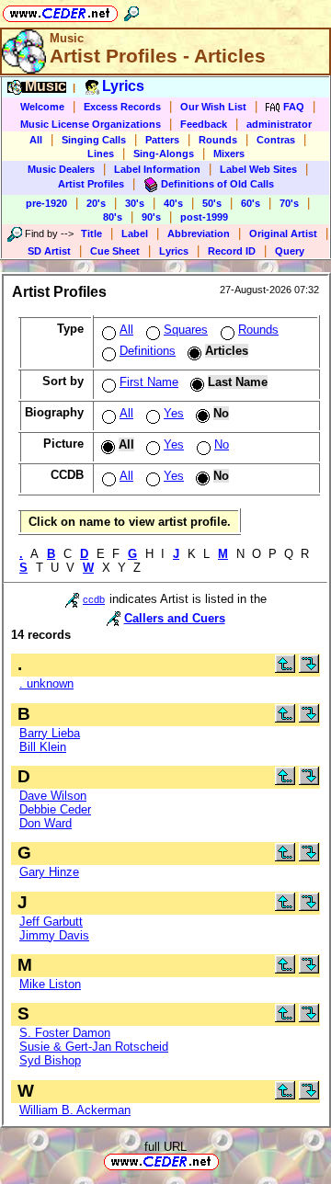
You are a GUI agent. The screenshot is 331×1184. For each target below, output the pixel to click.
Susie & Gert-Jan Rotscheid (93, 1046)
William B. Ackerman (75, 1110)
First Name (149, 382)
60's (250, 203)
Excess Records (122, 106)
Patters (162, 139)
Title (91, 233)
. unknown (46, 683)
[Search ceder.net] (131, 10)
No (221, 444)
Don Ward (45, 823)
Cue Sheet (115, 250)
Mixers (229, 153)
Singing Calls (94, 139)
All (35, 139)
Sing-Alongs (163, 153)
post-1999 (204, 216)
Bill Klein (42, 747)
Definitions (148, 351)
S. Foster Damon (64, 1033)
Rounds (218, 139)
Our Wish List (213, 106)
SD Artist (49, 250)
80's (112, 216)
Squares (186, 329)
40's (173, 203)
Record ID (232, 250)
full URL (165, 1147)
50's (212, 203)
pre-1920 (46, 203)
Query (289, 250)
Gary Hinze (49, 872)
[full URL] (226, 1160)
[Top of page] (285, 669)
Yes (174, 413)
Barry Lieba (49, 733)
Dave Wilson (52, 796)
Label (134, 233)
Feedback (203, 124)
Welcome (42, 106)
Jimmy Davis (54, 935)
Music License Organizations (90, 124)
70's (289, 203)
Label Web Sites (258, 169)
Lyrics (173, 250)
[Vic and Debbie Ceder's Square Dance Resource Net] (60, 10)
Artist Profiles (91, 183)
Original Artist (283, 233)
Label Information (157, 169)
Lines (100, 153)
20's (96, 203)
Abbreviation (198, 233)
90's (151, 216)
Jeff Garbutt (51, 921)
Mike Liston (50, 984)
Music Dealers (61, 169)
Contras (276, 139)
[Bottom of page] (309, 669)
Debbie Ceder (55, 809)
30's (134, 203)
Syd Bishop (50, 1060)
